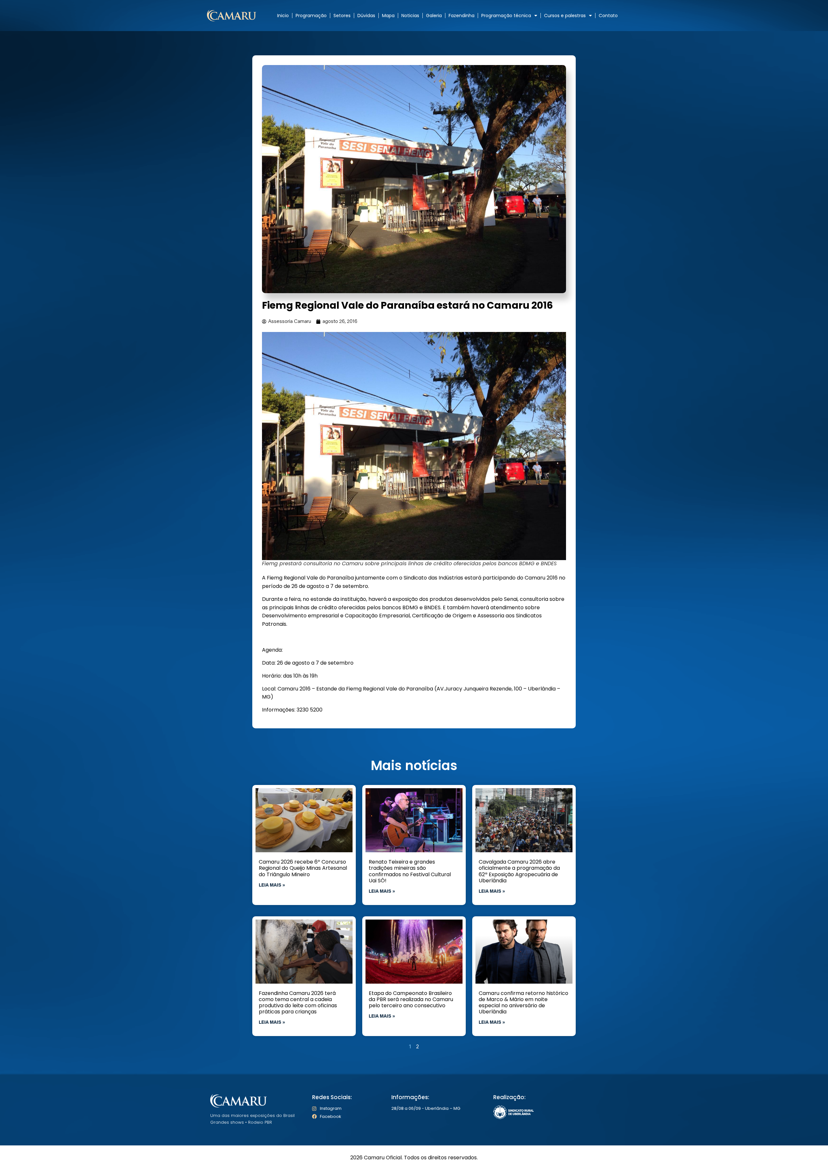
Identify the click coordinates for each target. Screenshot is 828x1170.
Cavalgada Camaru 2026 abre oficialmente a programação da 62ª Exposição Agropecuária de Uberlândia (519, 871)
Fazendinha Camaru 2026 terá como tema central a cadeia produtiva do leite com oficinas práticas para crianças (298, 1002)
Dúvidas (366, 15)
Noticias (410, 15)
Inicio (283, 15)
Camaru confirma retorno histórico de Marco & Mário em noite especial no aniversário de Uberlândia (523, 1002)
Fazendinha (461, 15)
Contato (608, 15)
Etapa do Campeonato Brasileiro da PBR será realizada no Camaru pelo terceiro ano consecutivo (411, 999)
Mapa (388, 15)
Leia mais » (272, 885)
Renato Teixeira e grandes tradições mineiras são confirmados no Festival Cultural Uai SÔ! (410, 871)
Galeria (434, 15)
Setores (342, 15)
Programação (311, 15)
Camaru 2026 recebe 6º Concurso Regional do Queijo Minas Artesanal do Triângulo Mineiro (303, 868)
